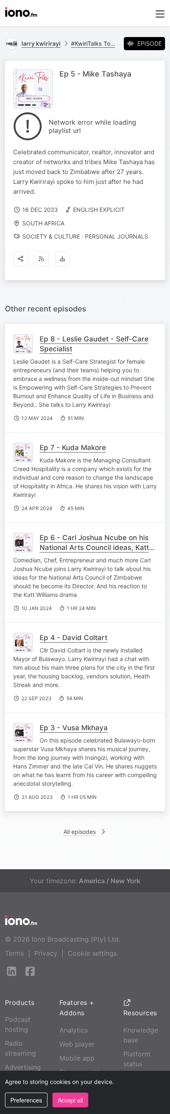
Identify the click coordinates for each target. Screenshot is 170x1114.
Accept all (70, 1100)
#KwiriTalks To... (93, 43)
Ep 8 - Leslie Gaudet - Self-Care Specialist (94, 344)
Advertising (23, 1067)
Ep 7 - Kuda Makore (73, 447)
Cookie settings (92, 953)
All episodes (80, 831)
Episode (149, 43)
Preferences (26, 1100)
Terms (14, 953)
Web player (76, 1044)
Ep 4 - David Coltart (73, 638)
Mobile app (76, 1058)
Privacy (45, 953)
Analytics (73, 1030)
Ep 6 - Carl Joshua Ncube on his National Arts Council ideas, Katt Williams (94, 548)
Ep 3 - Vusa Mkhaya (74, 728)
